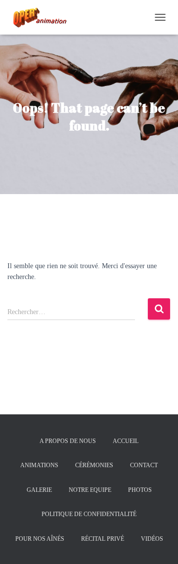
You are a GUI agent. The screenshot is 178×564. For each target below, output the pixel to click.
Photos (140, 489)
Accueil (125, 441)
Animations (39, 465)
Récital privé (102, 538)
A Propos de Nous (68, 441)
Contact (144, 465)
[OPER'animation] (42, 17)
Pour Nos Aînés (39, 538)
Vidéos (152, 538)
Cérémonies (94, 465)
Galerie (39, 489)
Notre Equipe (90, 489)
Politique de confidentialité (89, 514)
